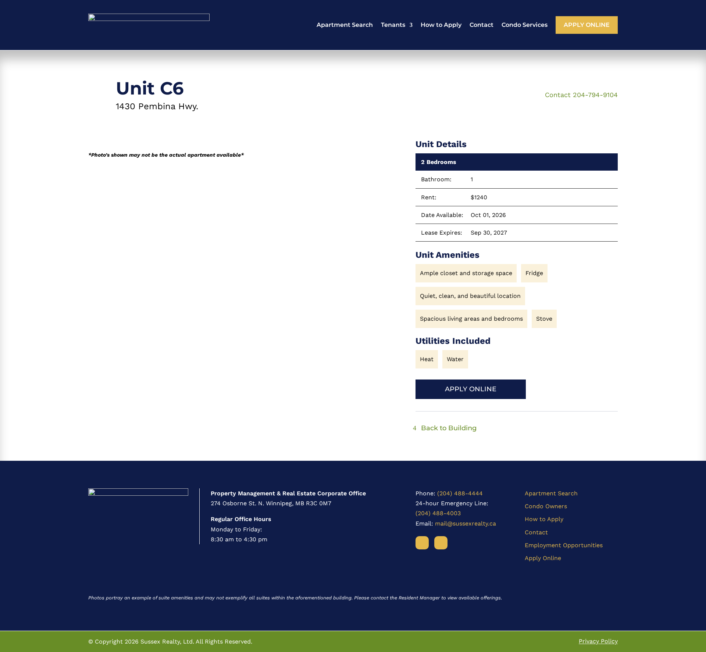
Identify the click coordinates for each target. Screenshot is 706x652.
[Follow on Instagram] (441, 542)
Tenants (393, 24)
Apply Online (587, 24)
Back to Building (449, 428)
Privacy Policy (598, 641)
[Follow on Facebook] (422, 542)
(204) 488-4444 (460, 493)
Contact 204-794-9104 (581, 95)
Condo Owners (546, 506)
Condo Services (525, 24)
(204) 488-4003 (438, 513)
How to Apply (441, 24)
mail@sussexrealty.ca (465, 523)
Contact (481, 24)
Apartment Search (345, 24)
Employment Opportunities (564, 545)
